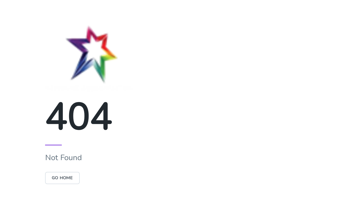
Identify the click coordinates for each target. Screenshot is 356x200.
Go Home (62, 178)
